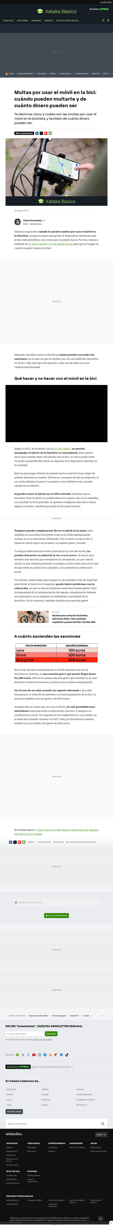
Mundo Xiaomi (12, 1165)
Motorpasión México (96, 1201)
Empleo (44, 1104)
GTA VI (106, 73)
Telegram (45, 1054)
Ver (57, 915)
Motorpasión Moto (99, 1151)
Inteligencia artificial (85, 1099)
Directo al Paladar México (77, 1201)
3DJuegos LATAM (34, 1200)
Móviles (9, 1094)
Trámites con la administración (82, 842)
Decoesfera (11, 1179)
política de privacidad (43, 1039)
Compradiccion (13, 1183)
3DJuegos (31, 1147)
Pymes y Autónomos (32, 1180)
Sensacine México (56, 1200)
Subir (99, 1134)
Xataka (9, 1147)
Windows (36, 20)
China (11, 73)
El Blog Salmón (33, 1175)
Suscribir (51, 1033)
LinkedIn (61, 1054)
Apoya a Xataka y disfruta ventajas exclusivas (51, 1067)
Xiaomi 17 (95, 73)
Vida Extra (31, 1151)
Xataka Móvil (11, 1151)
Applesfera (11, 1155)
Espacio (80, 1089)
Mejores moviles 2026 (38, 1015)
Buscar (102, 1123)
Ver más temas (14, 1111)
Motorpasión (96, 1147)
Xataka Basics (56, 11)
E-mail (50, 133)
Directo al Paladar (77, 1147)
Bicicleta (60, 842)
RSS (50, 1054)
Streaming (11, 1089)
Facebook (108, 20)
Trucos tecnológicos (67, 20)
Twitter (103, 20)
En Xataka (56, 612)
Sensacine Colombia (53, 1205)
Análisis (45, 1089)
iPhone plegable (59, 1015)
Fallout (53, 73)
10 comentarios (26, 133)
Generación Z (65, 73)
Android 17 (74, 1015)
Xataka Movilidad (84, 1094)
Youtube (34, 1054)
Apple (9, 1099)
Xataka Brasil (12, 1204)
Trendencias (11, 1175)
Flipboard (45, 133)
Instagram (22, 20)
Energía (45, 1094)
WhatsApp (8, 20)
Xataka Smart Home (12, 1160)
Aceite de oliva (81, 73)
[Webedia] (106, 2)
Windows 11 (81, 1104)
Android (48, 20)
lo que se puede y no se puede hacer (50, 244)
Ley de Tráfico (62, 448)
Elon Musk (41, 73)
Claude (86, 1015)
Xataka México (12, 1200)
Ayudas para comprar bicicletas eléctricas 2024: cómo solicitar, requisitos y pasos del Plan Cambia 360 (73, 619)
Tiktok (67, 1054)
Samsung (45, 1099)
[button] (34, 220)
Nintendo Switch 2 (25, 73)
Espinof (52, 1151)
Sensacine (53, 1147)
